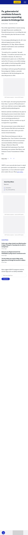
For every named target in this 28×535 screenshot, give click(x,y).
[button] (3, 532)
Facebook (8, 158)
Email (13, 158)
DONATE (17, 2)
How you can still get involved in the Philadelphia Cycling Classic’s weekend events (14, 252)
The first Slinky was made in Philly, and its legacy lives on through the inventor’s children (13, 259)
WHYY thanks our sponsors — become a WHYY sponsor (14, 97)
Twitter (10, 158)
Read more (6, 184)
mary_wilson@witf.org (10, 189)
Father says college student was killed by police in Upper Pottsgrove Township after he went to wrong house (14, 245)
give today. (20, 172)
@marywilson (8, 187)
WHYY (5, 2)
